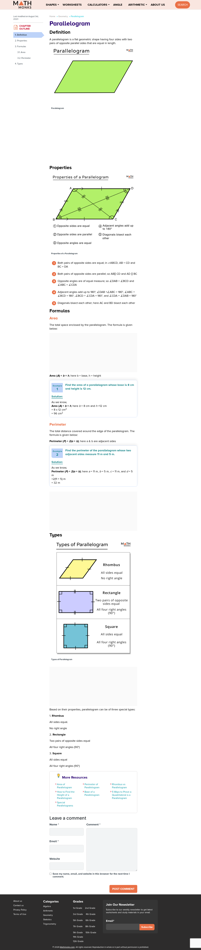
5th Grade (78, 920)
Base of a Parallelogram (91, 793)
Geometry (63, 16)
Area (23, 52)
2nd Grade (90, 908)
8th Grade (90, 926)
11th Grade (78, 937)
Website (54, 859)
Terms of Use (19, 914)
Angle (117, 4)
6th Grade (90, 920)
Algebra (47, 906)
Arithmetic (136, 4)
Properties (22, 40)
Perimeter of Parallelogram (91, 786)
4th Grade (90, 914)
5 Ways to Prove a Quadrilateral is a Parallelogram (121, 795)
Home (52, 16)
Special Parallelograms (65, 804)
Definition (22, 35)
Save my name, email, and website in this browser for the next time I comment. (91, 875)
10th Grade (91, 932)
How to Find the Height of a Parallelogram (66, 795)
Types (20, 63)
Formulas (21, 46)
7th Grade (78, 926)
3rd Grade (78, 914)
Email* (110, 921)
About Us (158, 4)
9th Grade (78, 932)
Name (54, 824)
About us (17, 901)
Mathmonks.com (67, 947)
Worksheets (72, 4)
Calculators (97, 4)
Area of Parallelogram (64, 786)
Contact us (18, 905)
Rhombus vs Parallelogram (119, 786)
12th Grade (78, 941)
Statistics (47, 919)
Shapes (51, 4)
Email (54, 841)
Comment (93, 824)
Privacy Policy (20, 909)
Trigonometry (49, 924)
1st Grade (77, 908)
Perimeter (26, 58)
